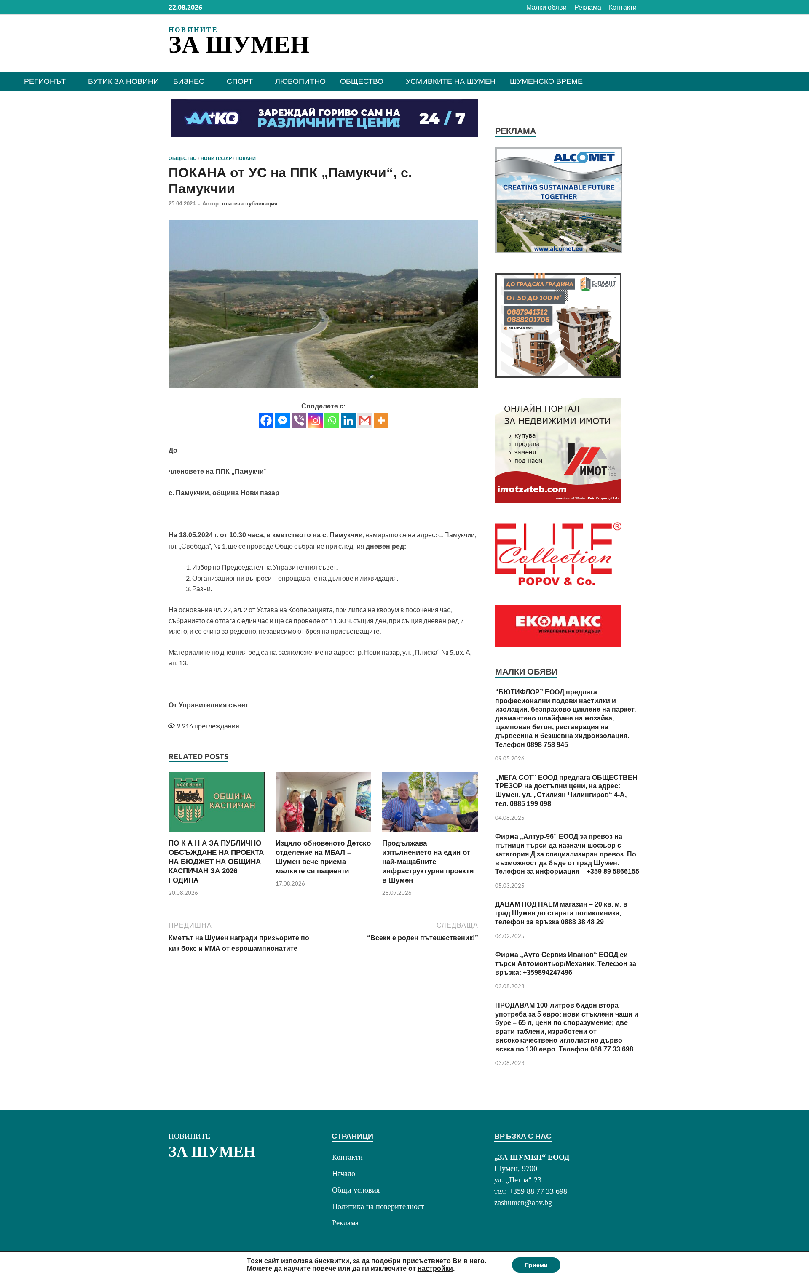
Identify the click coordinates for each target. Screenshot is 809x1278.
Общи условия (356, 1190)
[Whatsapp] (331, 420)
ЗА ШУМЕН (239, 44)
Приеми (536, 1265)
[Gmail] (364, 420)
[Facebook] (266, 420)
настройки (435, 1268)
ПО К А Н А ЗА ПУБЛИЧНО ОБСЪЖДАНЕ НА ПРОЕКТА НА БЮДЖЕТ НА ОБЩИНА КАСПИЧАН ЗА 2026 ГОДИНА (216, 861)
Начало (343, 1173)
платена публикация (250, 203)
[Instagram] (315, 420)
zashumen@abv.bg (523, 1202)
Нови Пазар (216, 158)
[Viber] (299, 420)
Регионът (45, 81)
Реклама (587, 7)
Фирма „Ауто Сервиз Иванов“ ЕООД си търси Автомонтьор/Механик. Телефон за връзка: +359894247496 (565, 963)
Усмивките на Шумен (451, 81)
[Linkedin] (348, 420)
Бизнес (188, 81)
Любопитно (300, 81)
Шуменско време (546, 81)
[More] (381, 420)
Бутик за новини (123, 81)
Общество (361, 81)
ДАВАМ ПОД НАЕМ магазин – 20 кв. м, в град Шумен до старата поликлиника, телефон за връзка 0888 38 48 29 (561, 913)
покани (246, 158)
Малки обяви (546, 7)
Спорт (240, 81)
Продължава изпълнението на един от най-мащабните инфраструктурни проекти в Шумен (428, 861)
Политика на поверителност (378, 1206)
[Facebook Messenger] (282, 420)
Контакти (623, 7)
